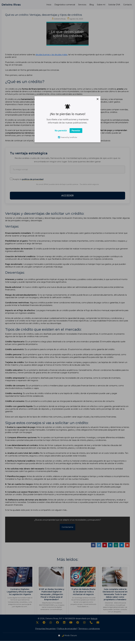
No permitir (61, 130)
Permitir (76, 130)
